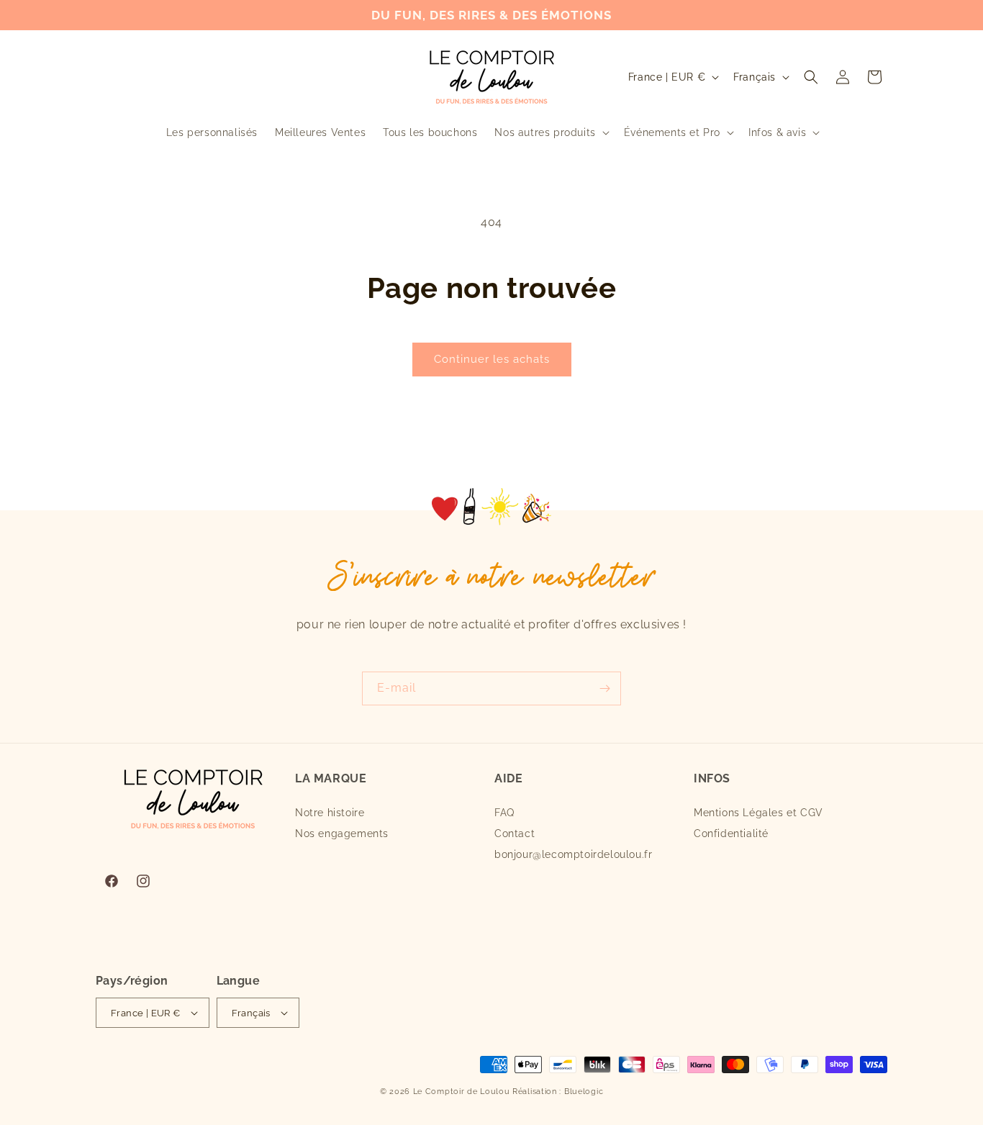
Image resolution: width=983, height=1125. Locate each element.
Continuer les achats (492, 359)
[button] (550, 132)
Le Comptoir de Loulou (461, 1091)
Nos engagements (342, 833)
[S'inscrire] (604, 688)
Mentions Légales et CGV (758, 812)
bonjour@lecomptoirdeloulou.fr (573, 854)
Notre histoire (329, 812)
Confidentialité (731, 833)
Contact (514, 833)
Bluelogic (583, 1091)
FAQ (504, 812)
